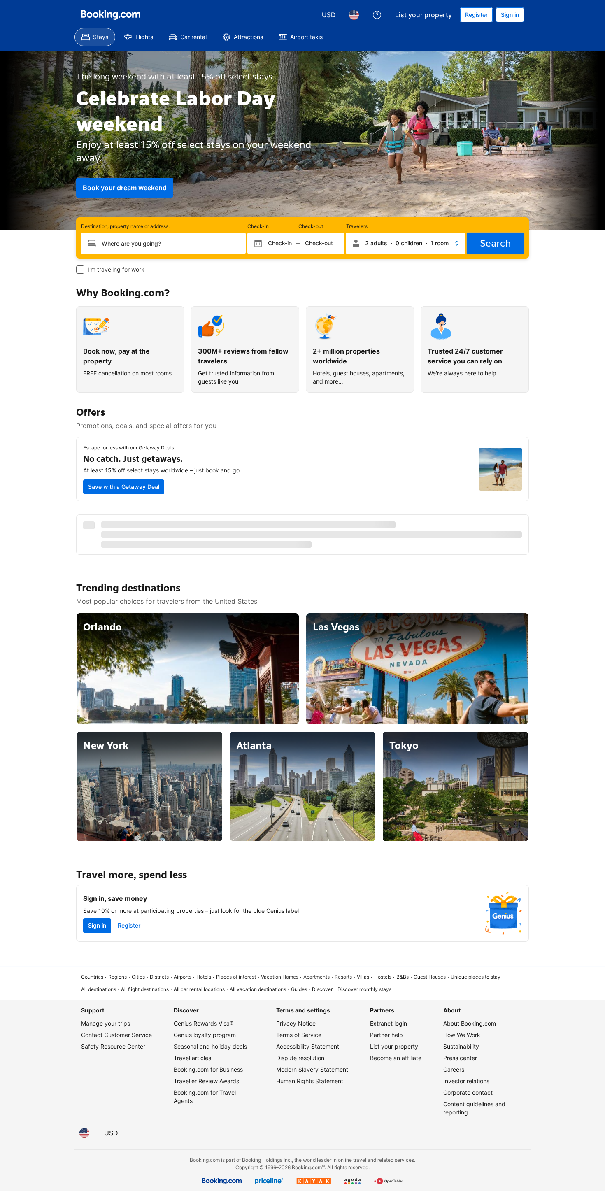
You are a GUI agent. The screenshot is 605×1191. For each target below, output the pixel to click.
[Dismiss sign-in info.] (410, 540)
